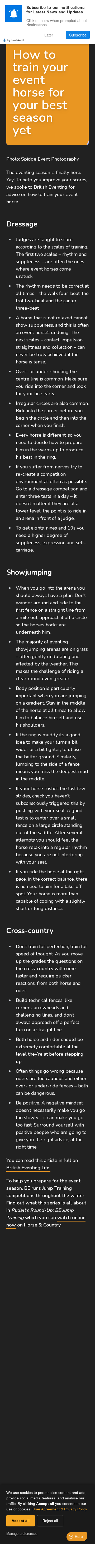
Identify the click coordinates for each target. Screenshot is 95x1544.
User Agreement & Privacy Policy (59, 1509)
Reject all (50, 1521)
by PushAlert (15, 40)
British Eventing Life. (28, 1168)
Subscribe (78, 35)
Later (48, 35)
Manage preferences (21, 1534)
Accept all (21, 1521)
